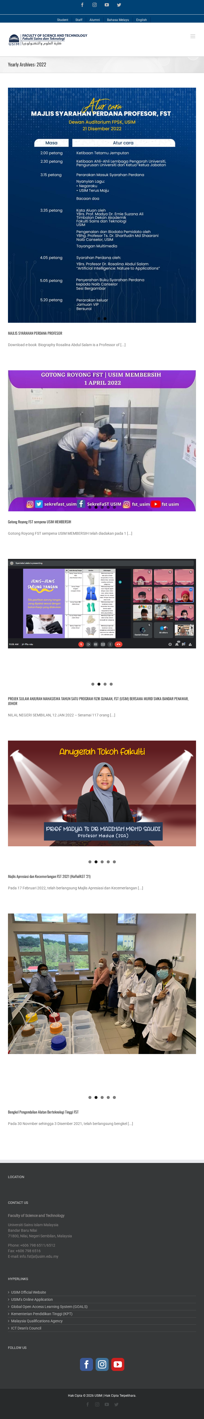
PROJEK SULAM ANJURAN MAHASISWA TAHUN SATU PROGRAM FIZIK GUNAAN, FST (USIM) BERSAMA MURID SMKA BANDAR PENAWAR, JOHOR (98, 701)
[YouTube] (117, 1364)
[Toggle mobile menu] (193, 36)
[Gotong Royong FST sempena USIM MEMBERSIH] (102, 440)
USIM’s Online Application (32, 1299)
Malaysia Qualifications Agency (37, 1321)
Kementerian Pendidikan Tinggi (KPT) (42, 1314)
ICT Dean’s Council (26, 1328)
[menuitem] (63, 19)
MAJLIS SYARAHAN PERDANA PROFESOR (35, 333)
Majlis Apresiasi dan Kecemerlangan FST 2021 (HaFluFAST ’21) (49, 876)
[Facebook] (86, 1364)
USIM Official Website (28, 1292)
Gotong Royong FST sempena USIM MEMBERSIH (39, 521)
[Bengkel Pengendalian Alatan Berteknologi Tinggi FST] (102, 984)
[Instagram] (102, 1364)
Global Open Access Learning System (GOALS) (49, 1307)
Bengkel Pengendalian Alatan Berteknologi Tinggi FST (43, 1112)
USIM (98, 1395)
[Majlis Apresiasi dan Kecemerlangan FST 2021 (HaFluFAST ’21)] (102, 793)
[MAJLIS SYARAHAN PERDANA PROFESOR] (102, 205)
